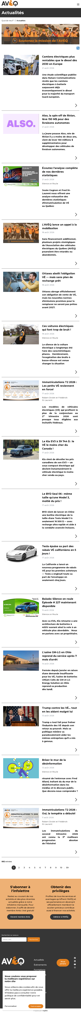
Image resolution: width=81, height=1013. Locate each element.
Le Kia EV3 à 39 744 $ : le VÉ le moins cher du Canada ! (58, 445)
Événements (40, 965)
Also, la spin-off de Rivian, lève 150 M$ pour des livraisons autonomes (58, 119)
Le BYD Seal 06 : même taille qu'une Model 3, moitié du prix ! (57, 497)
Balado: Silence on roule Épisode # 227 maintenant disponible (59, 602)
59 (67, 867)
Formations (39, 970)
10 (61, 867)
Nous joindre (63, 963)
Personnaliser (11, 1006)
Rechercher (33, 939)
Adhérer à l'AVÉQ (60, 917)
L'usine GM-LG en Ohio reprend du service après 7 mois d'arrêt (59, 656)
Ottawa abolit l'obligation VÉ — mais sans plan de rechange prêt (58, 277)
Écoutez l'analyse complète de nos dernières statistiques (60, 172)
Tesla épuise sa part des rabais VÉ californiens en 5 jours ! (59, 550)
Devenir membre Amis (20, 917)
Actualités (39, 960)
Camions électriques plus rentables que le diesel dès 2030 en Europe (59, 60)
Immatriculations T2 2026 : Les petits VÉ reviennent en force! (59, 386)
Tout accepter (36, 1006)
